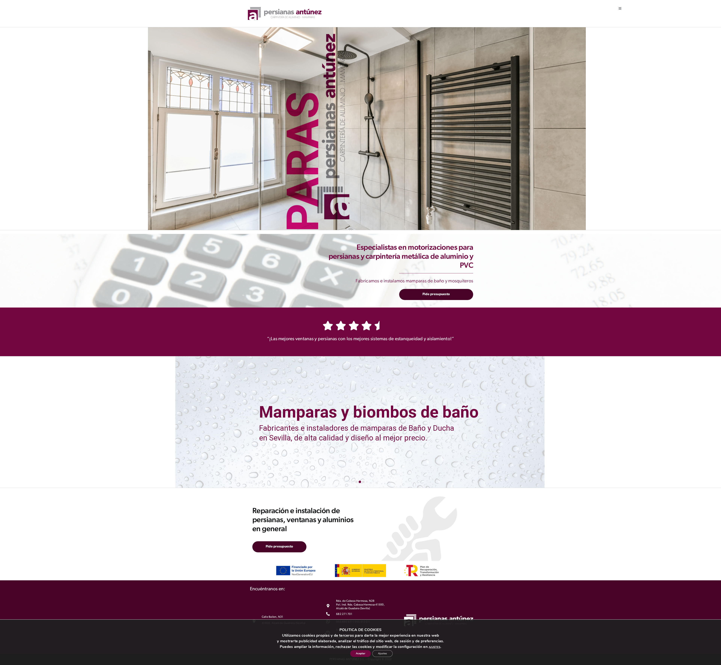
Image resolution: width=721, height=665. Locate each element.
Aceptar (357, 652)
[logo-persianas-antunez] (284, 8)
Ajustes (385, 652)
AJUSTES (434, 644)
